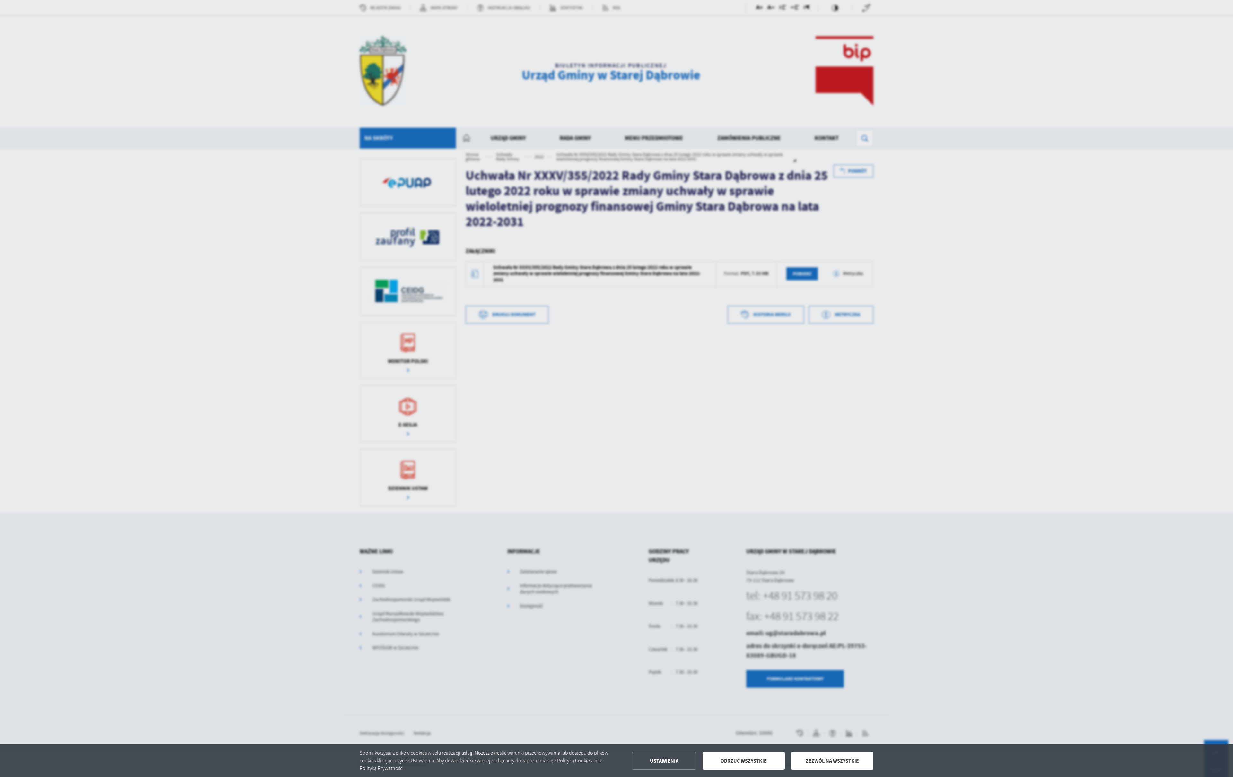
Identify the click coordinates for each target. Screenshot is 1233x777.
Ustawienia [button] (664, 760)
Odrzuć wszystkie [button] (744, 760)
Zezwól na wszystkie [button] (832, 760)
